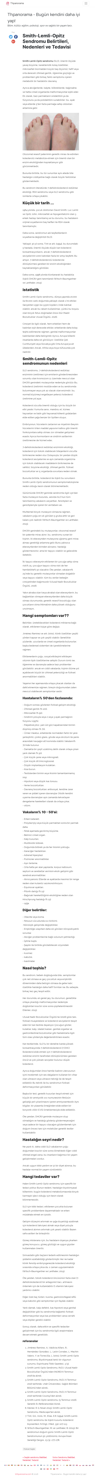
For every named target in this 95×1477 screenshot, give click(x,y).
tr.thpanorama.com (23, 1474)
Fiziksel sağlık (29, 1449)
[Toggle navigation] (86, 3)
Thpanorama (17, 3)
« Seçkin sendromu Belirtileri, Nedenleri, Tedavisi (35, 1458)
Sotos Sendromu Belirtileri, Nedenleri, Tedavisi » (64, 1458)
